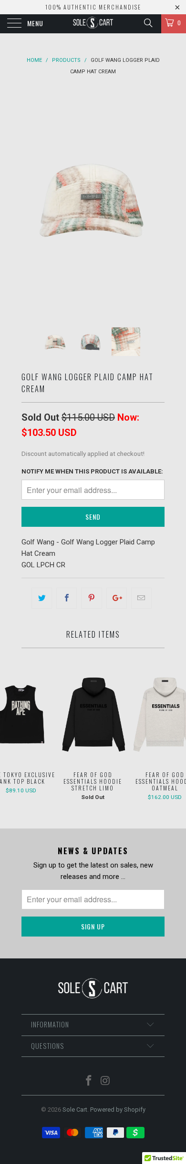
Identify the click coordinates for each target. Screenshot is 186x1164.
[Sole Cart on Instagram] (106, 1081)
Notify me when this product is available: (92, 471)
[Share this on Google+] (116, 598)
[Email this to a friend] (141, 598)
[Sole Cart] (93, 23)
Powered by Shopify (117, 1109)
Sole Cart (74, 1109)
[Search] (148, 23)
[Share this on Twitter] (41, 598)
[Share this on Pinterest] (91, 598)
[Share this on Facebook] (66, 598)
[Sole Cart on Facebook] (89, 1081)
